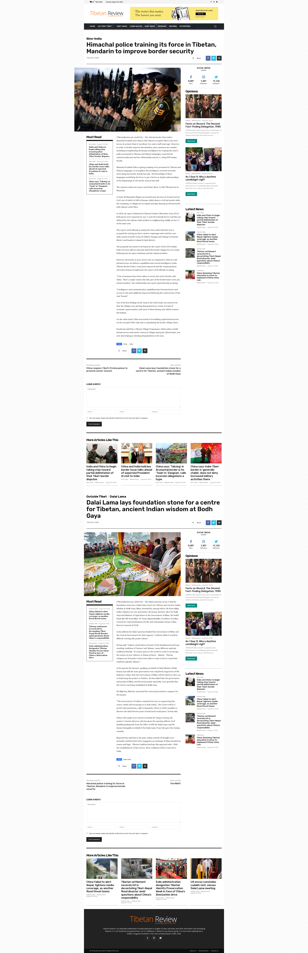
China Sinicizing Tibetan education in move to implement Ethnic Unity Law (208, 276)
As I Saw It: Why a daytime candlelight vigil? (201, 178)
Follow (203, 76)
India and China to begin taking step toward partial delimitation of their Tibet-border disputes (99, 152)
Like (191, 76)
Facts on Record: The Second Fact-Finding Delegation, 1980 (203, 125)
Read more (191, 141)
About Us (193, 951)
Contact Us (214, 951)
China (125, 344)
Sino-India (94, 38)
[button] (215, 26)
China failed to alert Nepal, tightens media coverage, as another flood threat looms (207, 238)
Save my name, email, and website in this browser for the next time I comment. (118, 418)
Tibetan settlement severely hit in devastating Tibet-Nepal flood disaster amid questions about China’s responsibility (209, 257)
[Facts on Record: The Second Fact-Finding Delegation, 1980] (204, 106)
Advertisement (204, 951)
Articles (188, 120)
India (131, 344)
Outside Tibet (201, 232)
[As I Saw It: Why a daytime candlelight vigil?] (204, 159)
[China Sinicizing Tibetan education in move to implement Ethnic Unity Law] (190, 274)
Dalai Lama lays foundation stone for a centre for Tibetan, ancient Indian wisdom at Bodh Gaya (158, 371)
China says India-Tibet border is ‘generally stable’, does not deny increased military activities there (205, 473)
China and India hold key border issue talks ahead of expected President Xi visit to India (99, 169)
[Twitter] (216, 1)
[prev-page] (187, 200)
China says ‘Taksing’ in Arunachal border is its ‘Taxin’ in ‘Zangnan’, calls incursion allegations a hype (99, 186)
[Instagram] (213, 1)
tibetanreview (196, 120)
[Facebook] (211, 1)
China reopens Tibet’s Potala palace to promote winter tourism (107, 369)
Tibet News (200, 270)
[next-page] (190, 200)
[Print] (219, 58)
